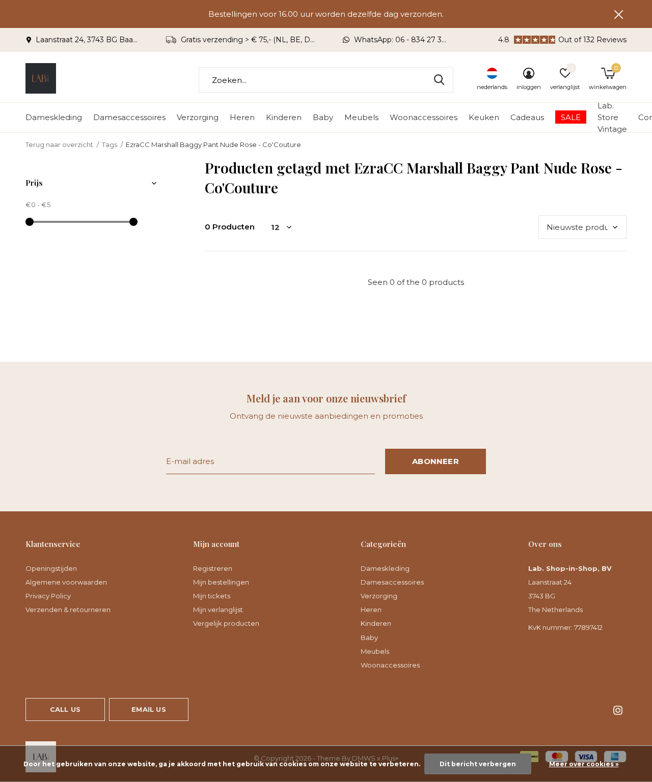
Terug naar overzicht (59, 144)
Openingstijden (51, 568)
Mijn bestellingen (221, 582)
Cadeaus (527, 117)
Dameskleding (53, 117)
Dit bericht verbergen (478, 764)
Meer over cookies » (584, 764)
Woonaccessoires (423, 117)
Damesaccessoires (129, 117)
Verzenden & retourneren (68, 609)
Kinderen (284, 117)
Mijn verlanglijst (218, 609)
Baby (323, 117)
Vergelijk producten (226, 623)
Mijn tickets (211, 596)
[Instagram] (617, 710)
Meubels (361, 117)
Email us (148, 709)
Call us (65, 709)
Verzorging (198, 117)
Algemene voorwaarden (66, 582)
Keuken (484, 117)
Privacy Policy (48, 596)
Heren (242, 117)
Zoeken (439, 80)
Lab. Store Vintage (612, 117)
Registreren (212, 568)
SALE (571, 117)
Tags (109, 144)
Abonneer (435, 461)
